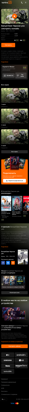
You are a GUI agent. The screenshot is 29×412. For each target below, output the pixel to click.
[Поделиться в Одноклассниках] (13, 263)
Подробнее (4, 62)
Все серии (14, 151)
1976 (7, 31)
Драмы (13, 7)
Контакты (4, 391)
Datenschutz (5, 385)
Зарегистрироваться (15, 180)
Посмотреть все (14, 292)
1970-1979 (12, 31)
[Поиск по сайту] (21, 2)
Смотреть (8, 45)
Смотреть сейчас (15, 346)
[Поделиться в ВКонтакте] (8, 263)
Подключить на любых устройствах (12, 341)
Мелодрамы (5, 216)
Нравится (10, 75)
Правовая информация (8, 382)
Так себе (22, 75)
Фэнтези (4, 217)
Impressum (4, 379)
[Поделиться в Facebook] (3, 263)
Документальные (16, 216)
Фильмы (8, 7)
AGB (2, 388)
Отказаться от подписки (9, 394)
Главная (3, 7)
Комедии (3, 215)
